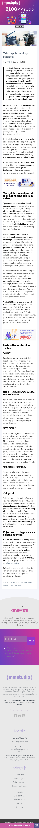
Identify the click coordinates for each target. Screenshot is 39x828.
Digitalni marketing (19, 782)
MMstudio (9, 62)
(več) (13, 656)
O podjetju (19, 792)
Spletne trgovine (19, 778)
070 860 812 (22, 738)
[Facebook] (15, 722)
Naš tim (19, 803)
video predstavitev (16, 585)
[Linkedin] (23, 722)
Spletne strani (19, 774)
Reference (19, 807)
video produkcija (14, 582)
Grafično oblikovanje (19, 786)
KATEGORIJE (19, 26)
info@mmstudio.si (12, 563)
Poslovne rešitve (19, 799)
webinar (5, 585)
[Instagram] (19, 722)
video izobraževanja (26, 582)
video (4, 582)
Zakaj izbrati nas (19, 796)
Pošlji (31, 641)
